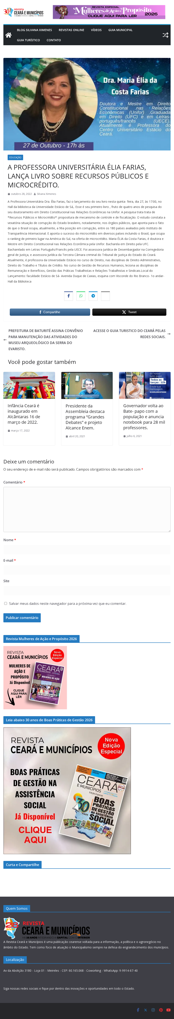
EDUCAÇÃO (15, 157)
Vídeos (96, 30)
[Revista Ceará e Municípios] (8, 35)
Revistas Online (71, 30)
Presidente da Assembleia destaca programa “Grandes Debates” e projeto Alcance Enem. (85, 417)
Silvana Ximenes (46, 194)
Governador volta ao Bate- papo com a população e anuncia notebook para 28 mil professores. (144, 416)
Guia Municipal (120, 30)
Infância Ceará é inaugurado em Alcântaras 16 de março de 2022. (24, 414)
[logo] (46, 919)
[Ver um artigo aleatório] (165, 35)
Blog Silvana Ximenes (34, 30)
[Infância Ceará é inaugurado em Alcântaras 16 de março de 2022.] (29, 375)
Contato (54, 40)
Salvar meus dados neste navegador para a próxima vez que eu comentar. (67, 603)
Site (6, 581)
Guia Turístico (28, 40)
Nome (9, 540)
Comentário (14, 482)
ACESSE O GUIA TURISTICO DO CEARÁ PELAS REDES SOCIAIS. (129, 333)
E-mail (9, 560)
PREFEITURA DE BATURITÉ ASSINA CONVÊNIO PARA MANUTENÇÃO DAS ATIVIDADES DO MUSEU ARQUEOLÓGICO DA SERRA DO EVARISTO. (45, 339)
